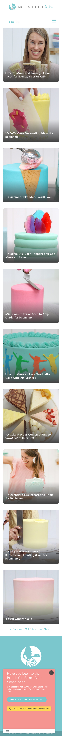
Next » (47, 629)
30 (41, 629)
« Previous (16, 629)
